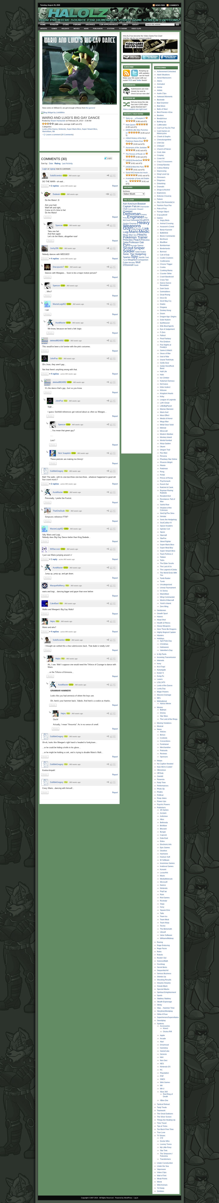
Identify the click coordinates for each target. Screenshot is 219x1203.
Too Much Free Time (165, 1129)
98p (57, 621)
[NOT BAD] (48, 123)
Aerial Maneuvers (164, 78)
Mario (133, 232)
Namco (163, 885)
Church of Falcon (164, 149)
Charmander (144, 207)
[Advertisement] (77, 826)
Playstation (164, 1073)
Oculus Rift (167, 1032)
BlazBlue (163, 242)
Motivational (162, 701)
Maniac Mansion (166, 409)
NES (162, 1064)
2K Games (164, 810)
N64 (161, 1057)
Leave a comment (53, 135)
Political (160, 795)
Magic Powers (162, 692)
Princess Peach (131, 239)
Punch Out (164, 484)
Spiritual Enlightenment (166, 992)
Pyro (126, 245)
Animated (161, 84)
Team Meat (164, 920)
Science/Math (162, 961)
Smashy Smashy (164, 983)
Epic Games (165, 848)
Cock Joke (161, 152)
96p (67, 585)
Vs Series (164, 591)
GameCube (164, 1051)
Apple (162, 1035)
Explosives (161, 193)
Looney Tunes (166, 1144)
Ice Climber (164, 378)
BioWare (163, 826)
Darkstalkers (165, 292)
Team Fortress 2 (166, 554)
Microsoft (163, 882)
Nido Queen (131, 125)
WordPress (128, 1198)
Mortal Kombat (166, 440)
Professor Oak (136, 242)
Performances (162, 786)
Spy (134, 256)
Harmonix (164, 854)
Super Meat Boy (166, 548)
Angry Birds (164, 220)
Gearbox (163, 851)
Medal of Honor (166, 418)
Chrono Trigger (166, 264)
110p (73, 453)
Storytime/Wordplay (165, 1011)
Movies (77, 28)
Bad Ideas (161, 106)
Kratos (139, 229)
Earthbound (165, 323)
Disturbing (161, 183)
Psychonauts (165, 481)
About (135, 25)
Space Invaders (166, 526)
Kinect (165, 1028)
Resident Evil (165, 496)
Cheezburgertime (164, 140)
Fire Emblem (165, 342)
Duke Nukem (165, 320)
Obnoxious (161, 770)
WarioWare (46, 131)
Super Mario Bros (74, 129)
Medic (144, 231)
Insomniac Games (167, 863)
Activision (164, 816)
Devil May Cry (165, 301)
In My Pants (161, 654)
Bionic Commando (167, 236)
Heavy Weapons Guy (136, 225)
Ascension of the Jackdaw (136, 148)
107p (68, 323)
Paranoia (160, 779)
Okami (162, 447)
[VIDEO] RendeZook (134, 160)
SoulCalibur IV (166, 523)
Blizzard (163, 829)
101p (65, 175)
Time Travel (162, 1123)
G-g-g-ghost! (162, 215)
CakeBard (54, 603)
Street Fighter (165, 541)
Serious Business (164, 974)
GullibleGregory (56, 471)
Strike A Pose (162, 1014)
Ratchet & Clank (166, 487)
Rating (57, 163)
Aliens (159, 81)
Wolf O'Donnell (131, 263)
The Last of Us (166, 566)
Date (51, 163)
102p (66, 340)
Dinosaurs (161, 177)
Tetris (162, 560)
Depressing (161, 171)
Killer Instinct (165, 387)
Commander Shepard (135, 209)
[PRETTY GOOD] (50, 123)
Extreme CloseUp (164, 196)
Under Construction (165, 1163)
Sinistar (163, 516)
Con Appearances (108, 25)
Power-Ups (161, 801)
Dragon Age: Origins (168, 317)
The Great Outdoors (165, 1114)
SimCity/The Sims (167, 513)
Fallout (163, 335)
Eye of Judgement (167, 329)
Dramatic (160, 187)
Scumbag (161, 964)
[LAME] (45, 123)
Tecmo (162, 926)
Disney (163, 713)
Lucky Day (161, 689)
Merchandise (165, 747)
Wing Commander (167, 597)
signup (52, 169)
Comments (174, 5)
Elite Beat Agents (167, 326)
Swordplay (161, 1020)
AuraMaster (60, 323)
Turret (125, 260)
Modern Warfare (166, 434)
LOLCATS (161, 682)
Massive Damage (164, 695)
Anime (159, 87)
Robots (160, 955)
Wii (53, 131)
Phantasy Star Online (168, 459)
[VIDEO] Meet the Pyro (135, 167)
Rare (162, 894)
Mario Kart (164, 412)
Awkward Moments (164, 97)
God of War (164, 357)
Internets (160, 660)
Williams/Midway (167, 938)
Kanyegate (161, 670)
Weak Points (162, 1179)
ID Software (164, 860)
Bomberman (165, 245)
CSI (161, 1138)
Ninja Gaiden (165, 443)
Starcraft (163, 535)
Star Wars (164, 716)
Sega (162, 904)
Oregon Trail (165, 450)
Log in (136, 1198)
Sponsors (164, 757)
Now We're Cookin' (164, 767)
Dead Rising (165, 295)
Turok (162, 581)
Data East (164, 838)
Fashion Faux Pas (164, 205)
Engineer (135, 217)
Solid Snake (140, 252)
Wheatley (131, 262)
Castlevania (165, 261)
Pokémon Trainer (135, 237)
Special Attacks (163, 989)
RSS (130, 80)
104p (63, 194)
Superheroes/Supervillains (168, 1017)
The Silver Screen (164, 1117)
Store (66, 25)
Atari (162, 1042)
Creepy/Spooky (163, 165)
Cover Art (160, 158)
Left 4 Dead (164, 403)
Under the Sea (163, 1166)
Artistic (43, 28)
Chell (125, 209)
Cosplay (160, 155)
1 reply (54, 559)
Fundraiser (164, 744)
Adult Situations (163, 75)
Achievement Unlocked (166, 72)
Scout (128, 248)
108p (69, 304)
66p (61, 248)
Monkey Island (166, 437)
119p (65, 225)
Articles (163, 732)
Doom (162, 313)
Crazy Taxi (164, 280)
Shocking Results (164, 980)
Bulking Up (161, 122)
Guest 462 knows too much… (137, 173)
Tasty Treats (162, 1107)
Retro (159, 952)
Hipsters (160, 635)
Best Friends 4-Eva (164, 112)
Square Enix (165, 910)
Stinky (159, 1005)
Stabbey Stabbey (164, 999)
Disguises (161, 180)
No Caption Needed (165, 764)
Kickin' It (160, 673)
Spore (162, 532)
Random (54, 25)
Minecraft (163, 431)
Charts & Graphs (163, 137)
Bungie (163, 832)
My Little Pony (165, 1147)
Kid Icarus (164, 384)
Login (44, 169)
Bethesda (164, 822)
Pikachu (142, 234)
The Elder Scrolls (167, 563)
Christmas (164, 644)
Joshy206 (54, 248)
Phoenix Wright (166, 462)
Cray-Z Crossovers (164, 162)
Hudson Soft (165, 857)
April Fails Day (166, 641)
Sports (159, 995)
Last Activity (67, 163)
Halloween (164, 647)
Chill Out (160, 143)
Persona (163, 456)
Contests (163, 738)
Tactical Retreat (163, 1104)
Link (145, 228)
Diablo (162, 304)
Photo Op (161, 789)
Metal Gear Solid (167, 425)
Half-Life (163, 371)
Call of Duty (164, 255)
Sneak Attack (162, 986)
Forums (77, 25)
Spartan (127, 257)
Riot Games (165, 898)
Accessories (165, 1026)
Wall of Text (161, 1176)
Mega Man (128, 235)
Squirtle (141, 257)
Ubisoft (163, 932)
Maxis (162, 876)
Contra (163, 267)
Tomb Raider (165, 578)
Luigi (126, 231)
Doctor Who (165, 1141)
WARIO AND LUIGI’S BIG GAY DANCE (71, 118)
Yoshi (136, 265)
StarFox (163, 538)
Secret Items (162, 967)
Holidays (65, 28)
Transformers (165, 1159)
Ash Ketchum (130, 203)
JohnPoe (54, 358)
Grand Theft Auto (167, 360)
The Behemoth (166, 929)
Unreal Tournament (168, 588)
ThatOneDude (59, 511)
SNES (162, 1079)
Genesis (163, 1054)
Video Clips (136, 28)
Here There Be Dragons (166, 629)
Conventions (165, 741)
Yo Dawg (160, 1188)
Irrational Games (166, 866)
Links (125, 25)
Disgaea (163, 307)
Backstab (160, 100)
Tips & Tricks (162, 1126)
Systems (110, 28)
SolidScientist (56, 175)
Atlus (162, 819)
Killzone (163, 390)
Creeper (128, 211)
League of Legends (168, 400)
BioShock (164, 239)
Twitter (139, 80)
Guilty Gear (164, 363)
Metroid (163, 428)
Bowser (142, 203)
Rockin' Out (161, 958)
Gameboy (164, 1048)
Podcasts (163, 750)
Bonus (162, 735)
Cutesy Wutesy (163, 168)
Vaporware (161, 1169)
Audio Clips (161, 93)
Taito (162, 913)
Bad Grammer (162, 103)
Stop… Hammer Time (165, 1008)
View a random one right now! (135, 109)
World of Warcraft (167, 600)
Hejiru (52, 621)
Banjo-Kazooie (166, 230)
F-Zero (162, 332)
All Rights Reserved (106, 1198)
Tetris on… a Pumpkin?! (135, 118)
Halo (162, 375)
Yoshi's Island (165, 603)
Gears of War (165, 353)
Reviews (163, 754)
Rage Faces (162, 948)
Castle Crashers (166, 258)
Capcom (163, 835)
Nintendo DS (165, 1067)
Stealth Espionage (164, 1002)
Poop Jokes (162, 798)
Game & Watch (166, 350)
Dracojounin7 (58, 267)
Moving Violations (164, 723)
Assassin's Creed (167, 227)
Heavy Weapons (163, 626)
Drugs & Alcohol (163, 190)
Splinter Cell (165, 529)
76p (67, 511)
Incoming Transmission (166, 657)
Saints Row (164, 505)
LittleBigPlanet (166, 406)
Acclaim (163, 813)
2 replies (55, 186)
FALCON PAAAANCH (165, 202)
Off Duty (160, 773)
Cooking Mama (166, 270)
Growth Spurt (162, 613)
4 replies (55, 258)
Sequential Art (162, 970)
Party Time (161, 783)
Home (43, 25)
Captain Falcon (131, 206)
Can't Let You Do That (166, 128)
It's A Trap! (161, 667)
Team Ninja (164, 923)
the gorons (90, 108)
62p (60, 358)
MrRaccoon (55, 549)
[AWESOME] (53, 123)
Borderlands (165, 248)
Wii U (162, 1089)
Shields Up (161, 977)
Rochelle (134, 245)
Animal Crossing (166, 223)
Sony (162, 907)
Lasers (160, 679)
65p (66, 471)
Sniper (139, 248)
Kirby (133, 229)
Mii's (159, 698)
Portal (162, 475)
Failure (160, 199)
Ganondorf (135, 220)
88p (66, 267)
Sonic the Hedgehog (168, 520)
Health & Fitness (163, 623)
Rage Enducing (163, 945)
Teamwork (161, 1111)
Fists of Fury (162, 209)
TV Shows (123, 28)
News (86, 28)
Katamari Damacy (167, 381)
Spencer (59, 225)
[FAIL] (43, 123)
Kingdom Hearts (166, 393)
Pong (162, 472)
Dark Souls (164, 288)
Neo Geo (163, 1060)
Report (115, 186)
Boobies (160, 115)
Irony (159, 664)
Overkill (160, 776)
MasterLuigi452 (59, 304)
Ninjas (159, 761)
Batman (163, 710)
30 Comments (67, 135)
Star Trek (163, 1150)
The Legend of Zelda (168, 570)
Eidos (162, 841)
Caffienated (161, 125)
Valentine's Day (166, 650)
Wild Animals (162, 1185)
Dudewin (56, 194)
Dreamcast (164, 1045)
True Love (161, 1132)
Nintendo (62, 129)
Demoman (132, 214)
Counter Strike (166, 274)
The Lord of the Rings (168, 719)
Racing (160, 942)
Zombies (160, 1191)
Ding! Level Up (163, 174)
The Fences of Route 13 (135, 154)
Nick (135, 235)
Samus (140, 245)
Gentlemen (161, 610)
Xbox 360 (164, 1092)
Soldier (129, 251)
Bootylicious (162, 118)
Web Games (165, 1082)
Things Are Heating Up (166, 1120)
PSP (162, 1076)
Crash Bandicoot (167, 277)
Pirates (160, 792)
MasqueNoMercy (57, 585)
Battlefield (164, 233)
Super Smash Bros (89, 129)
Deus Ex (163, 298)
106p (63, 549)
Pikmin (163, 465)
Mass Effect (164, 415)
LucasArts (164, 873)
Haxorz (160, 617)
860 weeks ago (74, 176)
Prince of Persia (166, 478)
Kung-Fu (160, 676)
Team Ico (163, 916)
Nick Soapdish (64, 453)
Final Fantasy (165, 339)
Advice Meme (165, 704)
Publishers (98, 28)
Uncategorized (166, 585)
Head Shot (161, 620)
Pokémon (164, 469)
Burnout (163, 252)
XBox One (164, 1100)
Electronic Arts (165, 844)
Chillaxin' (160, 146)
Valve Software (166, 935)
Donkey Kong (165, 310)
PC (161, 1070)
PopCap (163, 891)
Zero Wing (164, 606)
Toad (147, 257)
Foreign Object (163, 212)
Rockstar (163, 901)
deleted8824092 (57, 340)
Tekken (163, 557)
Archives (90, 25)
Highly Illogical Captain (166, 632)
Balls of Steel (162, 109)
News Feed (160, 5)
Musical (160, 726)
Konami (163, 869)
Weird (159, 1182)
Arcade (163, 1039)
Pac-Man (163, 453)
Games (54, 28)
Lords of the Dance (50, 129)
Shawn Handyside (58, 121)
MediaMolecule (166, 879)
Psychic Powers (163, 804)
